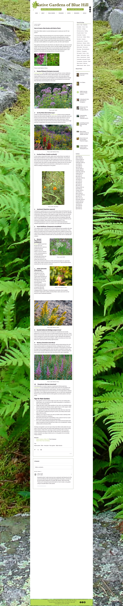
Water (89, 61)
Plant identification (85, 49)
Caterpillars (79, 26)
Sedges (78, 55)
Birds (42, 445)
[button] (43, 13)
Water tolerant (59, 445)
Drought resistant (80, 32)
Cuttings (83, 28)
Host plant (46, 445)
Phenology (79, 49)
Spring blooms (83, 57)
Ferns (86, 32)
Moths (88, 43)
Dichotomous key (80, 30)
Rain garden (52, 445)
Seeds (88, 55)
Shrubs (78, 57)
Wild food (85, 63)
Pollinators (79, 51)
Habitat (84, 36)
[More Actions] (71, 474)
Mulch (82, 45)
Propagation (84, 51)
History (88, 36)
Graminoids (79, 35)
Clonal (83, 26)
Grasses (84, 35)
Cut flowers (79, 28)
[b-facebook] (90, 7)
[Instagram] (90, 9)
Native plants (37, 445)
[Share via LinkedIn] (41, 449)
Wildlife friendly (80, 65)
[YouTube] (90, 11)
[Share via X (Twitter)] (38, 449)
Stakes (88, 57)
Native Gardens (87, 45)
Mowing (78, 45)
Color (87, 26)
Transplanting (79, 61)
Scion (87, 53)
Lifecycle (86, 41)
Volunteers (85, 61)
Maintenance (79, 43)
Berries (78, 24)
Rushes (84, 53)
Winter (85, 65)
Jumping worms (80, 41)
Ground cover (79, 36)
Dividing (86, 30)
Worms (88, 65)
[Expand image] (40, 59)
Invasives (83, 39)
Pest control (85, 47)
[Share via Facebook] (34, 449)
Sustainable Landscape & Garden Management (84, 59)
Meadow (84, 43)
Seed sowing (83, 55)
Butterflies (85, 24)
